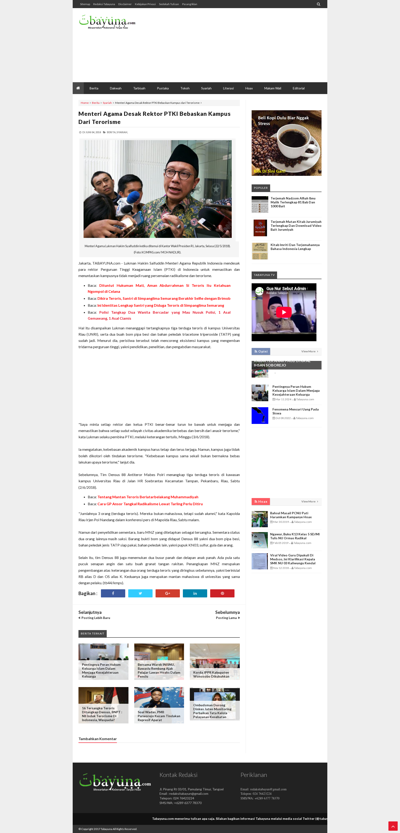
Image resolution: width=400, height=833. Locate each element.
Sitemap (85, 4)
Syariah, (122, 132)
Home (85, 102)
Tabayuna (106, 829)
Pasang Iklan (189, 4)
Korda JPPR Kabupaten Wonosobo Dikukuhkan (211, 674)
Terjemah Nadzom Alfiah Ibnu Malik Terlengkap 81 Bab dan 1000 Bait (293, 202)
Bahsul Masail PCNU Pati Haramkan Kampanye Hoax (291, 515)
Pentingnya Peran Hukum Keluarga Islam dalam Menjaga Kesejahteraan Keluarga (101, 670)
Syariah (107, 102)
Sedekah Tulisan (169, 4)
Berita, (111, 132)
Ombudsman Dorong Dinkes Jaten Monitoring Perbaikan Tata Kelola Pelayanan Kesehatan (212, 711)
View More (308, 351)
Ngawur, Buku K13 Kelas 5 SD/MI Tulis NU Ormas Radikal (295, 536)
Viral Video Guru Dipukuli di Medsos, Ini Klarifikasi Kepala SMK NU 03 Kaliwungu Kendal (293, 559)
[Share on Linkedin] (195, 593)
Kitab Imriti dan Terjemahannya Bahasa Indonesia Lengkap (295, 247)
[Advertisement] (237, 45)
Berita (96, 102)
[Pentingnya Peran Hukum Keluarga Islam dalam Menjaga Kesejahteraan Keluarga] (260, 400)
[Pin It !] (222, 593)
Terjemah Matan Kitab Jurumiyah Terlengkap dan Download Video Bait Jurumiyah (296, 225)
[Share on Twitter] (140, 593)
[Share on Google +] (168, 593)
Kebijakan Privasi (145, 4)
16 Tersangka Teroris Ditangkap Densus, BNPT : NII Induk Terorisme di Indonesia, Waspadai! (102, 714)
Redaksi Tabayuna (104, 4)
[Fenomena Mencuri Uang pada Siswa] (260, 423)
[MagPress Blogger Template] (113, 23)
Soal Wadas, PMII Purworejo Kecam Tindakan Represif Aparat (159, 716)
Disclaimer (125, 4)
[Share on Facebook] (113, 593)
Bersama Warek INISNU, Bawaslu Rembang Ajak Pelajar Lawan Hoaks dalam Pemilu (159, 670)
